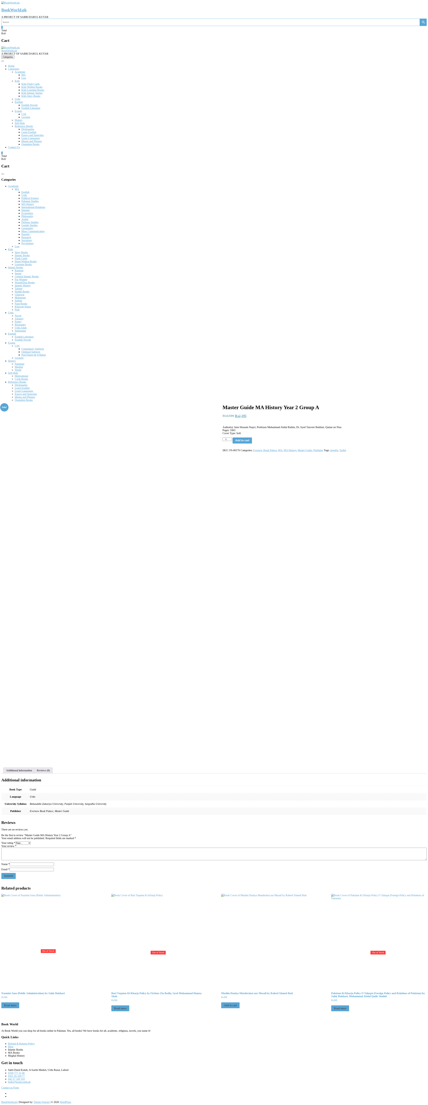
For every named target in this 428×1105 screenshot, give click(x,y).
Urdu (17, 99)
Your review (8, 846)
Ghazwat (19, 294)
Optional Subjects (30, 351)
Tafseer (18, 288)
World (18, 370)
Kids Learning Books (32, 90)
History (19, 120)
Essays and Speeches (32, 135)
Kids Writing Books (31, 87)
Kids (17, 81)
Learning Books (23, 264)
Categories (13, 68)
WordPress (65, 1102)
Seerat (18, 273)
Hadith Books (22, 291)
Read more (10, 1005)
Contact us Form (10, 1087)
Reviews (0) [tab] (43, 770)
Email (5, 869)
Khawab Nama (23, 306)
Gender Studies (29, 225)
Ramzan (19, 270)
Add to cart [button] (230, 1005)
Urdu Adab (21, 327)
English (19, 102)
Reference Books (24, 126)
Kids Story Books (30, 96)
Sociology (26, 240)
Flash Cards (21, 258)
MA (23, 74)
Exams (18, 111)
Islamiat (25, 210)
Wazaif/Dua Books (25, 282)
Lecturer (25, 117)
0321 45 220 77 (16, 1076)
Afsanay (19, 318)
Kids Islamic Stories (31, 93)
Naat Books (21, 303)
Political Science (30, 198)
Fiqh (17, 309)
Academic (20, 71)
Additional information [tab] (19, 770)
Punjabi (25, 234)
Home (11, 65)
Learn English (28, 132)
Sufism (18, 300)
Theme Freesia (41, 1102)
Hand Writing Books (26, 261)
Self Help (20, 123)
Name (5, 864)
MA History (27, 204)
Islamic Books (22, 255)
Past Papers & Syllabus (33, 354)
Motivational (21, 376)
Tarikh (342, 450)
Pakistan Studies (30, 201)
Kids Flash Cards (30, 84)
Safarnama (20, 330)
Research (26, 237)
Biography (20, 324)
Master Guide (305, 450)
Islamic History (23, 285)
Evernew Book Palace (265, 450)
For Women (21, 279)
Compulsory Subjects (32, 348)
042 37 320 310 (16, 1079)
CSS (23, 114)
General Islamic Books (27, 276)
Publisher (318, 450)
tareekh (334, 450)
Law (23, 78)
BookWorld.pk (14, 10)
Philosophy (27, 216)
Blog (10, 1046)
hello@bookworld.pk (19, 1082)
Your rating (8, 842)
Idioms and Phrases (31, 141)
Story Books (21, 252)
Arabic (25, 219)
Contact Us (14, 147)
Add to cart (242, 440)
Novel (18, 315)
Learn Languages (30, 138)
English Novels (29, 105)
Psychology (27, 243)
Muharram (20, 297)
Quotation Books (30, 144)
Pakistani (19, 363)
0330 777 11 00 (16, 1073)
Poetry (18, 321)
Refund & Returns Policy (21, 1043)
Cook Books (21, 379)
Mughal (19, 366)
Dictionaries (27, 129)
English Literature (30, 108)
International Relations (33, 207)
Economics (27, 213)
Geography (27, 228)
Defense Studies (29, 222)
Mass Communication (32, 231)
